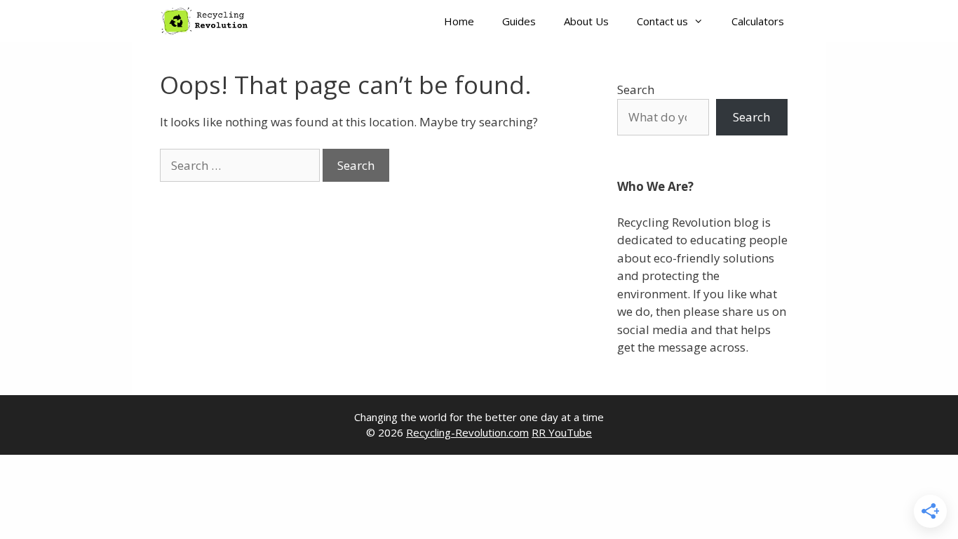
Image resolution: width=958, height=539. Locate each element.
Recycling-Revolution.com (467, 432)
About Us (586, 21)
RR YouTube (562, 432)
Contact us (662, 21)
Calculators (757, 21)
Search (635, 89)
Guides (519, 21)
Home (459, 21)
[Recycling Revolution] (208, 21)
